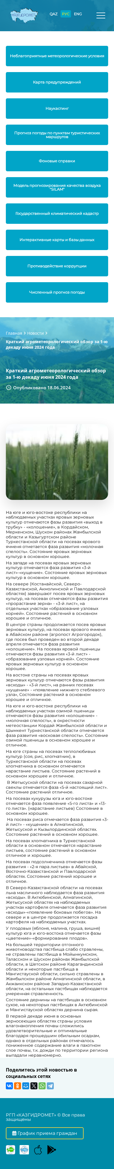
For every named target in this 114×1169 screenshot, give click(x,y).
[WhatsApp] (42, 1085)
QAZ (54, 14)
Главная (14, 333)
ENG (78, 14)
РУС (66, 14)
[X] (33, 1085)
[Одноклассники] (17, 1085)
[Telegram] (50, 1085)
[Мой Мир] (25, 1085)
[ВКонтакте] (9, 1085)
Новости (35, 333)
